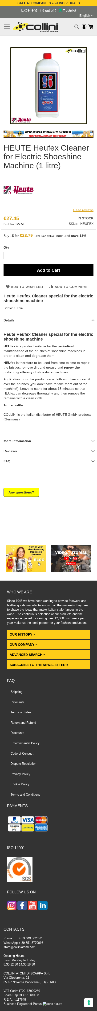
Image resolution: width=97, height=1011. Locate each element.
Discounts (17, 733)
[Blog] (26, 571)
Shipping (16, 692)
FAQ (7, 461)
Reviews (10, 451)
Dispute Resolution (23, 763)
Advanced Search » (28, 655)
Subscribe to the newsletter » (39, 665)
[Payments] (48, 824)
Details (9, 320)
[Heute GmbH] (19, 204)
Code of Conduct (22, 753)
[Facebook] (22, 905)
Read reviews (83, 210)
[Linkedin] (43, 905)
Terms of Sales (21, 712)
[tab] (48, 320)
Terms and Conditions (25, 794)
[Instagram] (11, 905)
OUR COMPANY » (24, 644)
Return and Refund (23, 722)
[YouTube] (32, 905)
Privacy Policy (20, 774)
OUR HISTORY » (22, 634)
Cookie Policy (20, 784)
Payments (17, 702)
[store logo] (35, 27)
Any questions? (21, 492)
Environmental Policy (25, 743)
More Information (17, 441)
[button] (86, 15)
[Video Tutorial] (71, 571)
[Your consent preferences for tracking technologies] (88, 1002)
